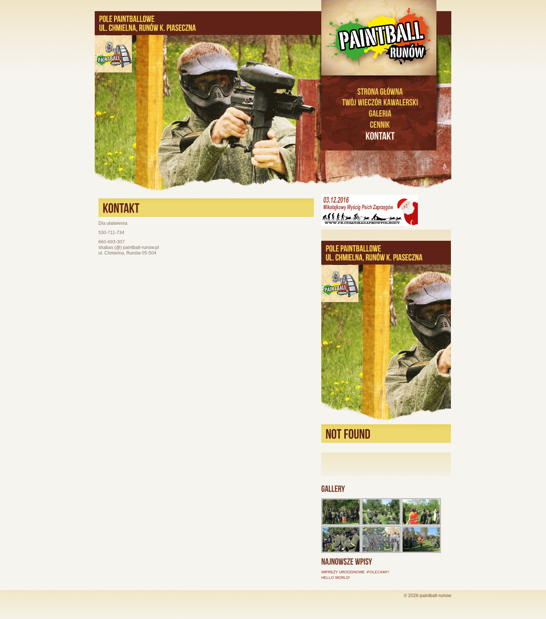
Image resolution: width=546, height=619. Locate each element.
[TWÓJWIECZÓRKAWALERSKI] (380, 102)
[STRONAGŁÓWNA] (380, 91)
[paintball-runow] (380, 37)
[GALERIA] (380, 113)
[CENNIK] (380, 124)
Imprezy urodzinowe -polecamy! (355, 572)
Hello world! (335, 578)
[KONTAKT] (380, 136)
